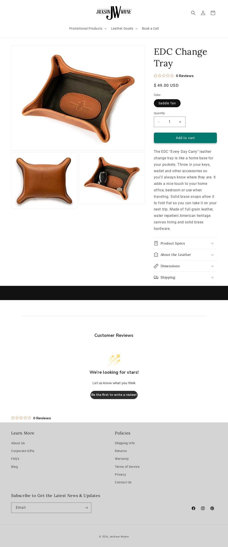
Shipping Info (125, 443)
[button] (87, 28)
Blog (14, 466)
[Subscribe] (86, 508)
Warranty (122, 458)
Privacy (120, 474)
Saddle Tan (167, 103)
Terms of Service (127, 466)
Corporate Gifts (23, 451)
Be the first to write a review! (114, 395)
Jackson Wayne (119, 536)
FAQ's (15, 458)
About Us (18, 443)
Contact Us (123, 482)
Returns (121, 451)
